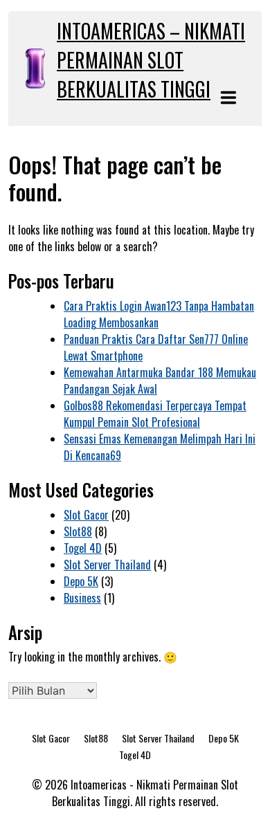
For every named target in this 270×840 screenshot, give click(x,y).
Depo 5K (81, 581)
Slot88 (78, 531)
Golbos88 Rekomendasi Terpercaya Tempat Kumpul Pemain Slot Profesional (155, 413)
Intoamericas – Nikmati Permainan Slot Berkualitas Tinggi (151, 60)
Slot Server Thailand (107, 564)
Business (82, 598)
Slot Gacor (86, 514)
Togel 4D (83, 548)
